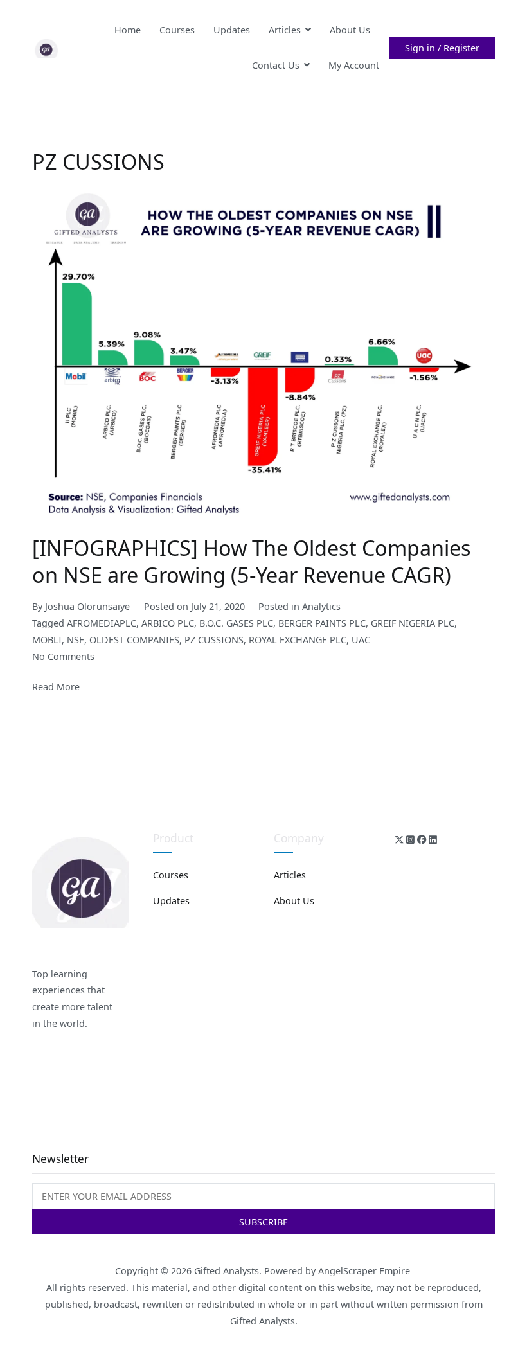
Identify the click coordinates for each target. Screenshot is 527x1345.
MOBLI (47, 640)
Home (127, 30)
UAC (361, 640)
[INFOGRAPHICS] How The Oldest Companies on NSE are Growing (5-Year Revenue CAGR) (251, 561)
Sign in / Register (442, 48)
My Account (353, 65)
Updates (231, 30)
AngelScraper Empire (365, 1271)
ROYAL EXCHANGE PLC (297, 640)
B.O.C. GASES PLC (236, 623)
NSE (75, 640)
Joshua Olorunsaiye (87, 606)
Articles (285, 30)
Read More (56, 687)
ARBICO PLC (167, 623)
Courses (177, 30)
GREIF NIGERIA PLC (412, 623)
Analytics (321, 606)
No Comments (63, 656)
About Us (350, 30)
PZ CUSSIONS (214, 640)
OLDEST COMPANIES (134, 640)
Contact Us (275, 65)
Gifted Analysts (226, 1271)
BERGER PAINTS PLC (322, 623)
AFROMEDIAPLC (101, 623)
